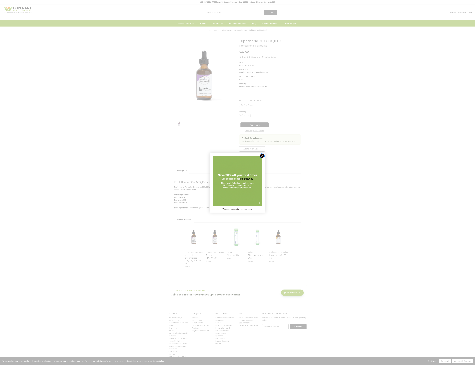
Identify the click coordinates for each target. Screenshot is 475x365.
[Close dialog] (262, 156)
